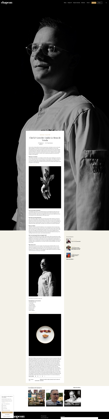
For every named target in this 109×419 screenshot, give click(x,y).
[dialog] (7, 406)
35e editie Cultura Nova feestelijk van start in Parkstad (75, 255)
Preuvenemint (73, 246)
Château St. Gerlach (43, 379)
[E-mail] (35, 376)
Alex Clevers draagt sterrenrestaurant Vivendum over (72, 404)
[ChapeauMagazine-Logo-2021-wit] (18, 416)
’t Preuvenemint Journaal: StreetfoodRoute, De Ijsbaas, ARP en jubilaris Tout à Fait (75, 248)
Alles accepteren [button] (7, 412)
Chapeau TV (72, 253)
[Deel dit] (38, 376)
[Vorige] (27, 398)
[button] (88, 3)
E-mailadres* (63, 416)
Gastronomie (37, 380)
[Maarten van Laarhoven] (40, 143)
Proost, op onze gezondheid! (76, 241)
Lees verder (6, 402)
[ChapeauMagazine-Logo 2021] (6, 2)
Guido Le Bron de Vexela (51, 379)
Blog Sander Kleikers (74, 240)
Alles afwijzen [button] (7, 414)
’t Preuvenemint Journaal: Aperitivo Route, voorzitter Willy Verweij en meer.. (35, 403)
